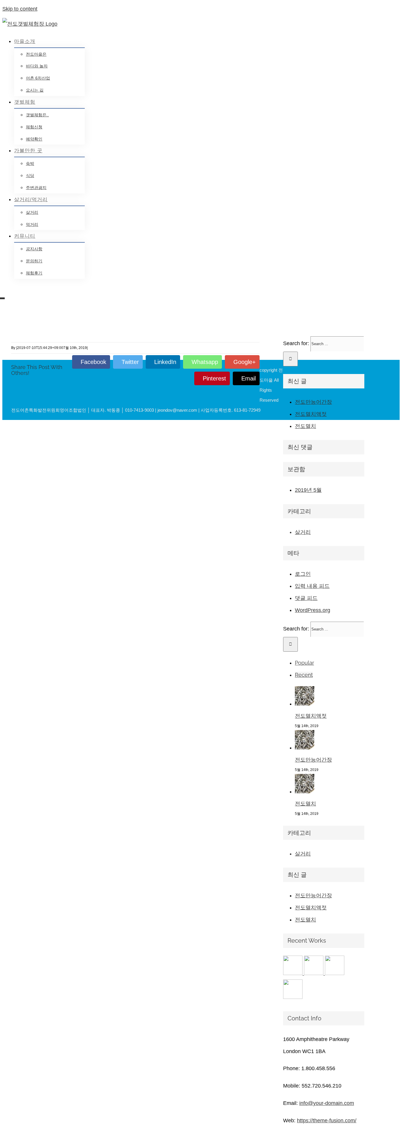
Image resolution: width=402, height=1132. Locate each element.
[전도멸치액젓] (304, 704)
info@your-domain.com (326, 1103)
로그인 (303, 574)
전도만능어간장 (313, 402)
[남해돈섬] (314, 973)
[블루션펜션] (293, 997)
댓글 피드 (306, 598)
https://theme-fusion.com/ (326, 1120)
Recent (304, 675)
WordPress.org (312, 610)
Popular (304, 663)
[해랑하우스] (293, 973)
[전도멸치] (304, 792)
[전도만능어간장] (304, 748)
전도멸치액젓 (311, 414)
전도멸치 (305, 426)
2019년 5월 (308, 490)
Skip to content (19, 9)
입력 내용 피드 (312, 586)
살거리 (303, 532)
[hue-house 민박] (334, 973)
